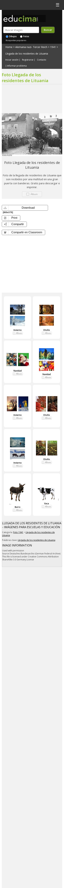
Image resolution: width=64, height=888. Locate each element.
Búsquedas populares (16, 40)
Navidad (18, 370)
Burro (17, 507)
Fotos (26, 36)
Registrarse (27, 60)
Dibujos (13, 36)
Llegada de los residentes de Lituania (26, 53)
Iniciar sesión (11, 60)
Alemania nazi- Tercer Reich (31, 47)
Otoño (46, 330)
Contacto (41, 60)
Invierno (18, 330)
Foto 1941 (18, 532)
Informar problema (17, 66)
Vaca (46, 503)
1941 (53, 47)
